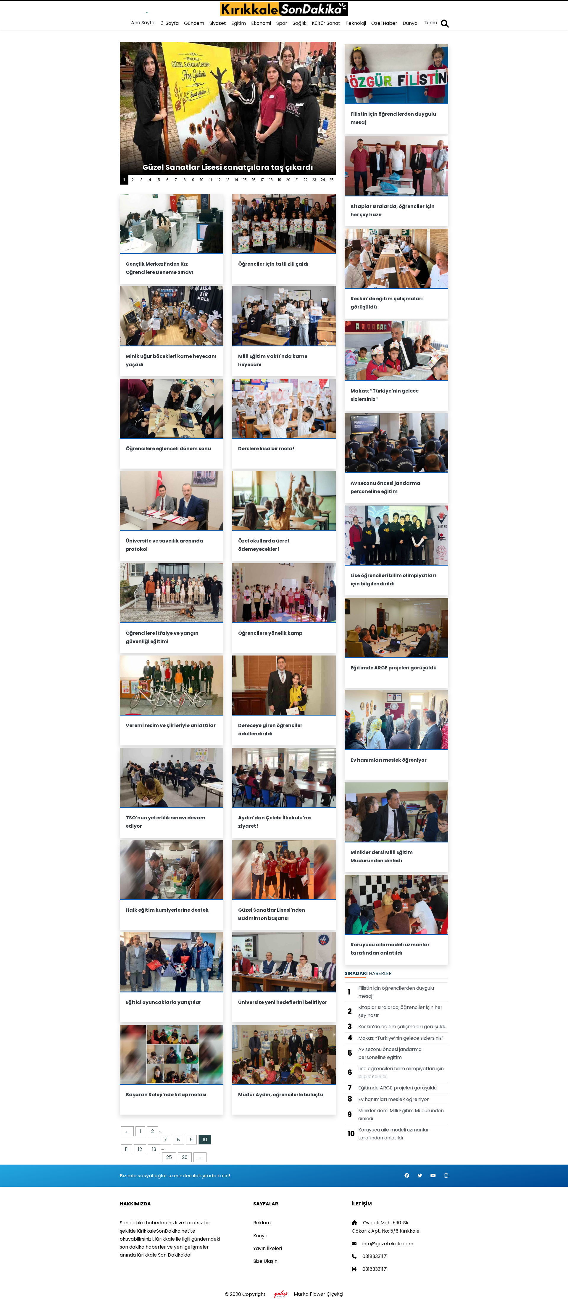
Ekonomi (261, 23)
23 (314, 179)
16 (254, 179)
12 (219, 179)
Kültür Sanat (326, 23)
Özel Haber (384, 23)
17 (262, 179)
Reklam (262, 1222)
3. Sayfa (170, 23)
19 (279, 179)
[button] (326, 343)
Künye (260, 1235)
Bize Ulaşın (265, 1261)
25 (331, 179)
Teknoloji (356, 23)
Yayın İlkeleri (267, 1248)
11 (210, 179)
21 (296, 179)
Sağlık (299, 23)
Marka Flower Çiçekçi (318, 1294)
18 (271, 179)
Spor (281, 23)
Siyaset (217, 23)
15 (245, 179)
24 (323, 179)
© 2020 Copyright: (247, 1294)
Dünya (410, 23)
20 (288, 179)
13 (228, 179)
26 (185, 1157)
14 (236, 179)
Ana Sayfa (142, 22)
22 (306, 179)
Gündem (194, 23)
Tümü (430, 22)
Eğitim (238, 23)
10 (202, 179)
